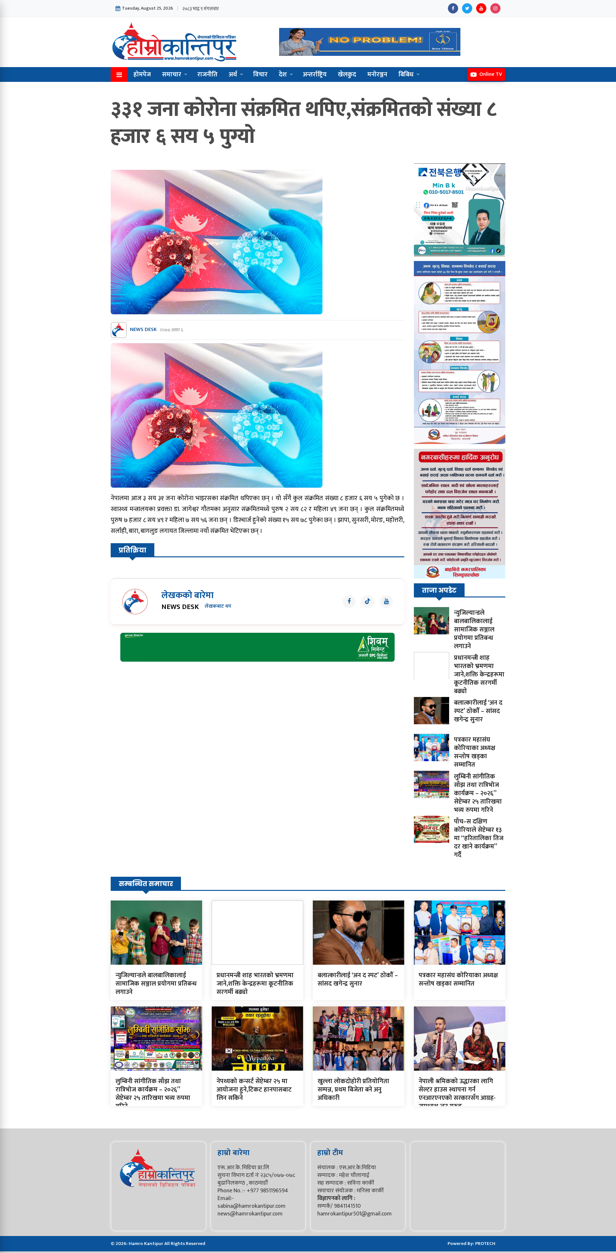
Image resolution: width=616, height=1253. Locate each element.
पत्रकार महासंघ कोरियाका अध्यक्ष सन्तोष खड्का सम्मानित (474, 752)
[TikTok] (367, 601)
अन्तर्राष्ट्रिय (315, 74)
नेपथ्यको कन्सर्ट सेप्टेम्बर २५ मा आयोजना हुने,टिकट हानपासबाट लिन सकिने (254, 1089)
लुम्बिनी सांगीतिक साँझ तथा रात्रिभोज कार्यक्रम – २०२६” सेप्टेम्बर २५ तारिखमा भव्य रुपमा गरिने (478, 793)
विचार (260, 74)
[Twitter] (467, 8)
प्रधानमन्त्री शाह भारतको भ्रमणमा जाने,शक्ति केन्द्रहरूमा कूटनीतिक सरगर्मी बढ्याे (479, 674)
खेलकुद (347, 74)
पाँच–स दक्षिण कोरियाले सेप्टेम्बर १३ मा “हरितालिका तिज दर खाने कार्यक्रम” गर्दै (478, 838)
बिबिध (406, 74)
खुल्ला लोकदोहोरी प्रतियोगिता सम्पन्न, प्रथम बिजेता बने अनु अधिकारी (353, 1089)
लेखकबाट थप (218, 607)
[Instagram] (495, 8)
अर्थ (233, 74)
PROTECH (485, 1244)
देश (283, 74)
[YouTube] (481, 8)
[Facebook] (453, 8)
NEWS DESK (143, 330)
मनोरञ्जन (377, 74)
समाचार (171, 74)
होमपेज (142, 74)
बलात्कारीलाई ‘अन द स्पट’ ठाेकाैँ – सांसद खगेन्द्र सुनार (478, 711)
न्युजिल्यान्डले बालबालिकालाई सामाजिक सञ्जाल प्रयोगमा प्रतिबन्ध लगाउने (474, 629)
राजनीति (207, 74)
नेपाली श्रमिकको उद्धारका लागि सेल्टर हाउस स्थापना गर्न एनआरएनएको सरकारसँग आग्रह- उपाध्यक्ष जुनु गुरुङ (457, 1094)
